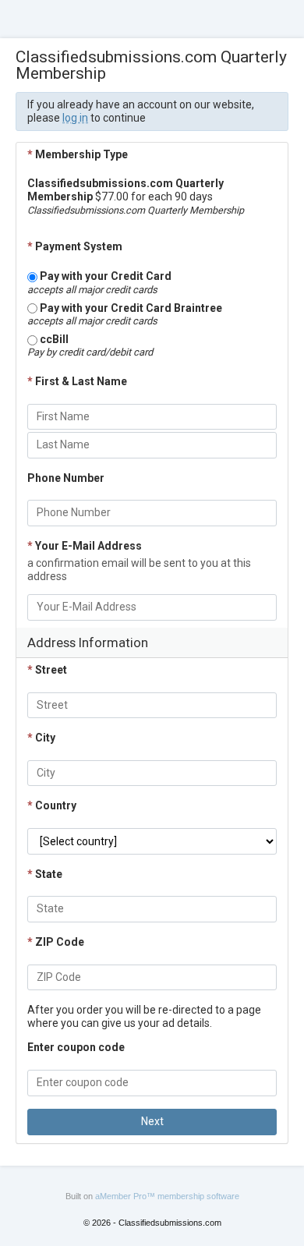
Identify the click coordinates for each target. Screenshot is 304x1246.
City (41, 737)
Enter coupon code (76, 1047)
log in (75, 118)
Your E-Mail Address (84, 546)
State (44, 874)
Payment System (74, 246)
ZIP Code (55, 942)
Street (47, 670)
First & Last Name (77, 381)
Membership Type (77, 154)
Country (51, 805)
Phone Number (65, 478)
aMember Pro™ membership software (167, 1196)
